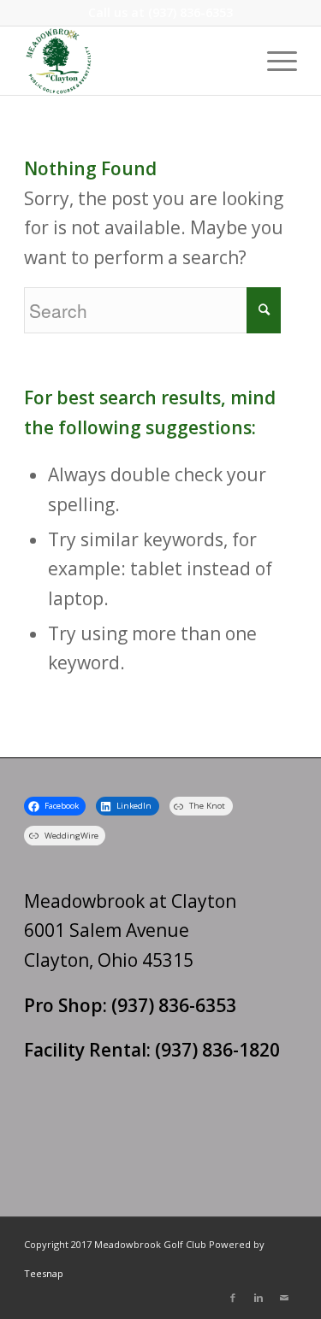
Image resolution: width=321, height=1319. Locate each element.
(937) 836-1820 (217, 1050)
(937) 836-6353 (190, 12)
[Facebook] (233, 1297)
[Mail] (284, 1297)
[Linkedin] (258, 1297)
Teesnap (43, 1273)
